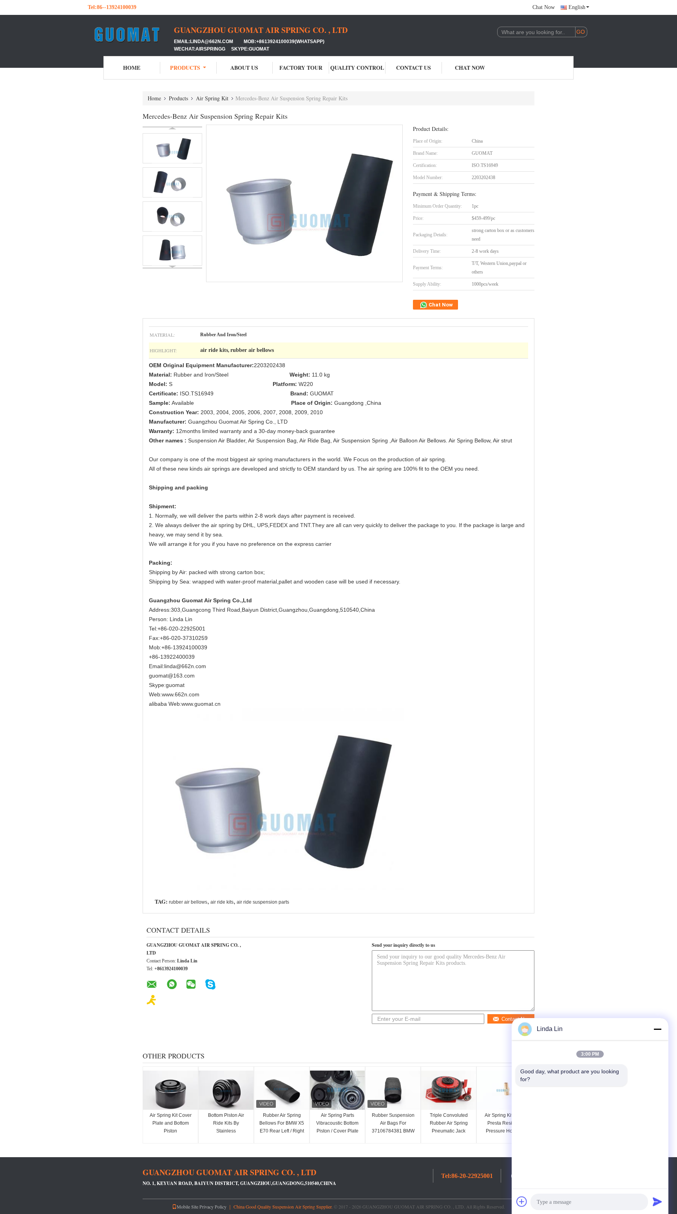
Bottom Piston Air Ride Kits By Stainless (226, 1123)
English (576, 7)
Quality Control (357, 67)
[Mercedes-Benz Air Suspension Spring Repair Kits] (172, 148)
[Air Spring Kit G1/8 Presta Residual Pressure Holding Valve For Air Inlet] (504, 1090)
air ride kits (222, 902)
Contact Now (515, 1019)
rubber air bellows (188, 902)
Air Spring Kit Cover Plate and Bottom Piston (171, 1123)
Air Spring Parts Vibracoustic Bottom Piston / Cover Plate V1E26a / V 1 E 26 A (337, 1127)
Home (131, 67)
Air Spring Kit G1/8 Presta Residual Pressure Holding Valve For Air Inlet (504, 1127)
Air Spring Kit (212, 98)
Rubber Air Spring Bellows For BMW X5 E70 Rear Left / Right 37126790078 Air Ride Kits (281, 1131)
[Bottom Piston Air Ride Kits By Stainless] (226, 1090)
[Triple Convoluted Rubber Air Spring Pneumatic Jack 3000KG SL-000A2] (448, 1090)
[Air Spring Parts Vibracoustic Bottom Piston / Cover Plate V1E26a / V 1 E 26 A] (337, 1090)
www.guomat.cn (201, 704)
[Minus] (657, 1029)
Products (185, 67)
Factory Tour (300, 67)
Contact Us (413, 67)
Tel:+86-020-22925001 (177, 628)
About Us (244, 67)
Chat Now (543, 7)
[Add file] (521, 1201)
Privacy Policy (212, 1206)
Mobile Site (187, 1206)
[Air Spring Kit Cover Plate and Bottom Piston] (170, 1090)
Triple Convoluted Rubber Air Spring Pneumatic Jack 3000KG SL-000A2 (449, 1127)
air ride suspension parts (263, 902)
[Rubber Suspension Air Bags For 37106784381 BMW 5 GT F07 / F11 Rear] (393, 1090)
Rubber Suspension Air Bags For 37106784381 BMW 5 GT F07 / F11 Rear (393, 1127)
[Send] (657, 1201)
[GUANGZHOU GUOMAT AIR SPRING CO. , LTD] (131, 34)
